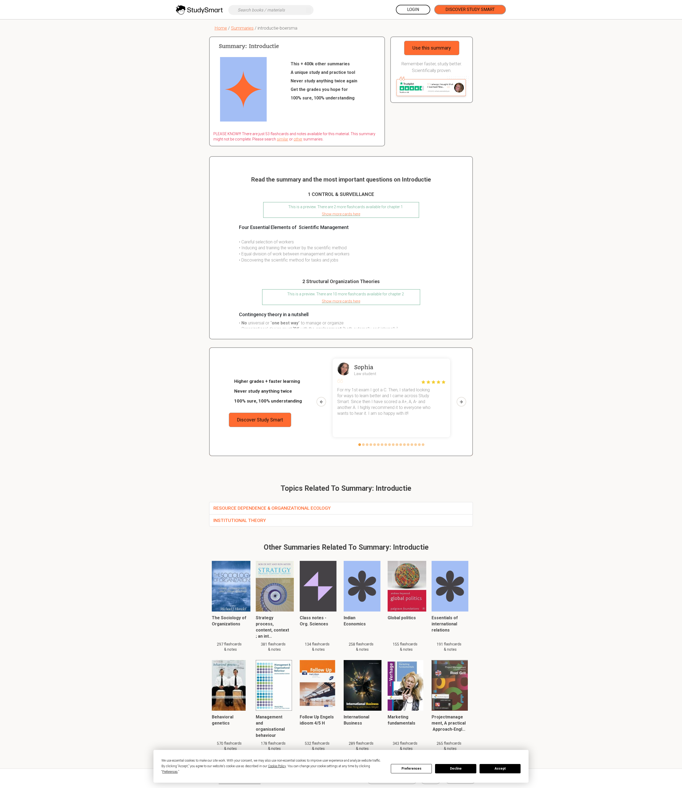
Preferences (411, 768)
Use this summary (431, 48)
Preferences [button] (170, 772)
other (298, 139)
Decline (456, 768)
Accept (500, 768)
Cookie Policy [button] (277, 766)
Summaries (242, 28)
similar (282, 139)
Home (220, 28)
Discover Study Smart (470, 9)
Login (413, 9)
